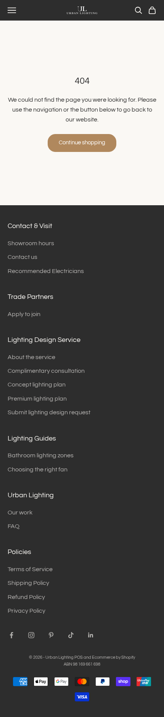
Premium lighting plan (37, 399)
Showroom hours (31, 243)
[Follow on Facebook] (11, 635)
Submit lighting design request (49, 412)
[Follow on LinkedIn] (91, 635)
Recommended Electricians (46, 271)
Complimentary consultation (46, 371)
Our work (20, 512)
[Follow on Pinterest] (51, 635)
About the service (31, 357)
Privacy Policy (26, 611)
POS (78, 657)
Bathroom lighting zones (41, 455)
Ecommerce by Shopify (113, 657)
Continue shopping (82, 142)
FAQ (13, 526)
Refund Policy (26, 597)
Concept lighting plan (37, 385)
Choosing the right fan (38, 469)
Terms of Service (30, 569)
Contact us (22, 257)
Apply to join (24, 314)
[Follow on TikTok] (71, 635)
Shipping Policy (28, 583)
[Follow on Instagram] (31, 635)
